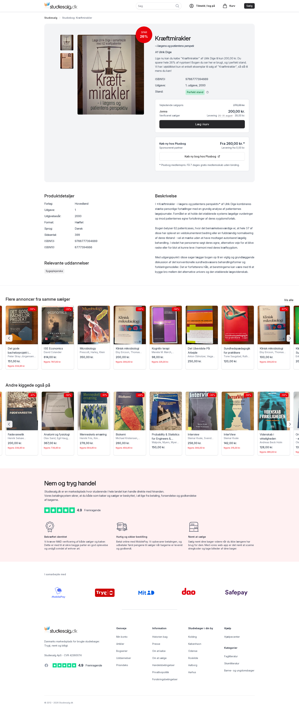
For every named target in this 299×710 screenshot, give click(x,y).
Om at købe (159, 650)
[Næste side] (290, 338)
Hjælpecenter (232, 636)
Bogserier (122, 650)
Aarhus (192, 672)
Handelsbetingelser (163, 665)
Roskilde (193, 658)
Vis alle (288, 300)
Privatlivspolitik (160, 672)
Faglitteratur (231, 656)
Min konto (122, 636)
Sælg (249, 5)
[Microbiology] (94, 325)
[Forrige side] (9, 338)
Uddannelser (123, 658)
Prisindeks (122, 665)
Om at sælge (159, 658)
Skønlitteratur (231, 663)
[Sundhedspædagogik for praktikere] (238, 325)
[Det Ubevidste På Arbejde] (202, 325)
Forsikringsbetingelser (165, 679)
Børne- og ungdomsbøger (239, 670)
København (194, 643)
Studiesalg (50, 17)
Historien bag (159, 636)
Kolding (192, 636)
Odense (192, 650)
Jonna (163, 111)
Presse (156, 643)
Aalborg (192, 665)
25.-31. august (225, 115)
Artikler (120, 643)
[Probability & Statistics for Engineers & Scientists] (166, 411)
